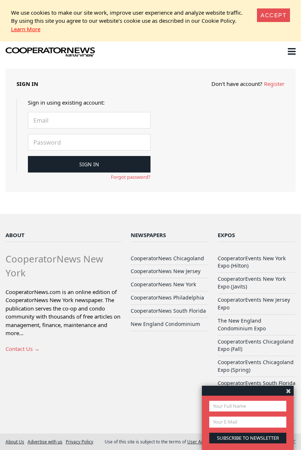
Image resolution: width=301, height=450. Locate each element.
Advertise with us (45, 441)
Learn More (25, 29)
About (15, 235)
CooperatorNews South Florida (168, 310)
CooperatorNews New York (163, 284)
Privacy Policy (79, 441)
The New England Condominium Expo (242, 324)
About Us (15, 441)
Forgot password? (130, 177)
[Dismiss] (288, 391)
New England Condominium (165, 323)
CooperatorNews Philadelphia (167, 297)
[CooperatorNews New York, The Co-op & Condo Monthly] (50, 52)
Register (274, 83)
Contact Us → (23, 348)
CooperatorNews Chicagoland (167, 258)
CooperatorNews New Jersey (165, 271)
